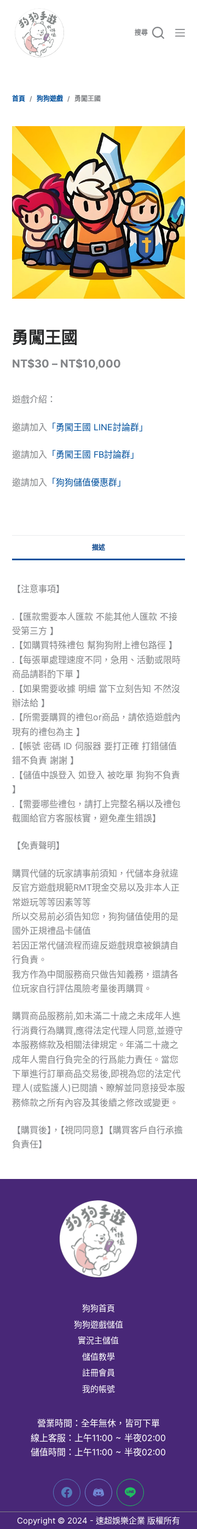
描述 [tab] (98, 547)
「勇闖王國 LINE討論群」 (97, 427)
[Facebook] (66, 1492)
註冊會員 (98, 1372)
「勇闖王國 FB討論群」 (93, 454)
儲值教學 (98, 1357)
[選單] (180, 33)
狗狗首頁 (98, 1308)
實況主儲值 (98, 1340)
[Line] (130, 1492)
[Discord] (98, 1492)
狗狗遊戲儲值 (98, 1324)
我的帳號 (98, 1389)
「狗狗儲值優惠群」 (86, 482)
